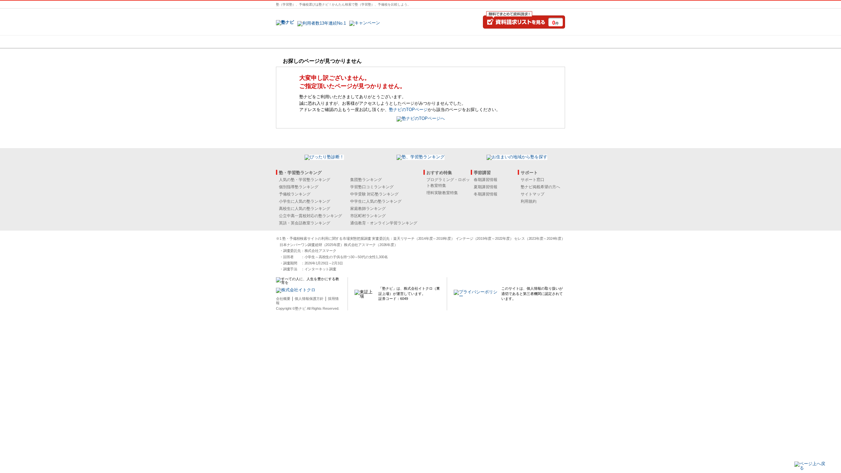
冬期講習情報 (485, 194)
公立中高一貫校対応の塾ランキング (310, 216)
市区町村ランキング (368, 216)
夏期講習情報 (485, 187)
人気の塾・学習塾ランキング (304, 179)
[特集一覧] (492, 41)
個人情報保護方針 (309, 299)
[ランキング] (396, 41)
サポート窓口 (532, 179)
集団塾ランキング (366, 179)
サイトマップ (532, 194)
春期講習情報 (485, 179)
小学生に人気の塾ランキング (304, 201)
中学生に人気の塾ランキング (375, 201)
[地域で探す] (300, 41)
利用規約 (528, 201)
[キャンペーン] (540, 41)
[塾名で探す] (348, 41)
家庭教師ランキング (368, 208)
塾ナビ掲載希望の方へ (540, 187)
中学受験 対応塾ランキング (374, 194)
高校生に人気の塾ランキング (304, 208)
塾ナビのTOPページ (408, 109)
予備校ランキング (294, 194)
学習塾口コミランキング (372, 187)
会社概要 (283, 299)
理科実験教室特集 (442, 193)
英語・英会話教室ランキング (304, 223)
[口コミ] (444, 41)
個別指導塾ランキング (298, 187)
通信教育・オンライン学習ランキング (383, 223)
